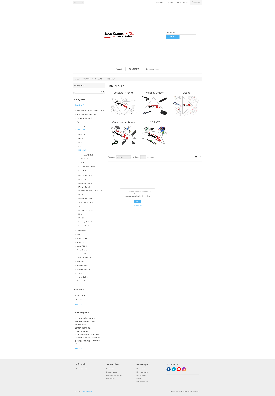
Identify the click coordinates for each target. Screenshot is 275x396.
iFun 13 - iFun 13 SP (85, 187)
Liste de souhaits (142, 382)
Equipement (81, 122)
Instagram (184, 369)
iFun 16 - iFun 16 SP (85, 175)
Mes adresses (141, 375)
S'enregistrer (159, 2)
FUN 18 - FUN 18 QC (85, 210)
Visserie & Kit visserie (84, 254)
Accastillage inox (82, 265)
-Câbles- (83, 163)
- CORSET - (84, 170)
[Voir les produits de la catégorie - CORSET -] (155, 135)
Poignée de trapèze (85, 183)
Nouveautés (110, 378)
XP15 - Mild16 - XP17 (85, 202)
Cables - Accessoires (84, 258)
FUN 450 (81, 195)
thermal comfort (82, 341)
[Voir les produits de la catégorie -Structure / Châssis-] (123, 106)
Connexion (170, 2)
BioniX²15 (81, 134)
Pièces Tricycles (82, 126)
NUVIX (80, 146)
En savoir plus (137, 205)
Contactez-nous (152, 69)
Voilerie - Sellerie (82, 277)
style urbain (95, 334)
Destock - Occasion (83, 281)
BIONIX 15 (82, 150)
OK (137, 201)
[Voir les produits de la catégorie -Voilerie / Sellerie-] (155, 106)
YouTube (179, 369)
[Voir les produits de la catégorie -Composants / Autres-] (123, 135)
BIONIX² (81, 142)
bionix (94, 321)
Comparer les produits (113, 375)
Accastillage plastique (84, 269)
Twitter (174, 369)
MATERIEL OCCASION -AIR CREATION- (91, 110)
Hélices (79, 234)
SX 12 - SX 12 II (83, 226)
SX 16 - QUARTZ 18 (85, 222)
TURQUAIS (79, 299)
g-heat (77, 331)
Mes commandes (142, 372)
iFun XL (81, 138)
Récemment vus (111, 372)
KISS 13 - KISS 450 (85, 198)
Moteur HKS (81, 242)
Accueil (119, 69)
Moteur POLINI (82, 246)
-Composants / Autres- (87, 166)
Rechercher (172, 37)
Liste (200, 157)
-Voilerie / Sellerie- (86, 159)
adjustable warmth (87, 318)
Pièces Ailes (81, 129)
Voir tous (78, 304)
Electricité (80, 273)
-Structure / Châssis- (87, 155)
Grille (196, 157)
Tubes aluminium (82, 250)
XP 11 (80, 214)
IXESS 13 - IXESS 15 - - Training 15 (90, 191)
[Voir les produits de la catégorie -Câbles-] (186, 106)
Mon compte (140, 369)
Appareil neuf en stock (84, 118)
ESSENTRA (80, 295)
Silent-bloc (80, 261)
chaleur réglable (80, 324)
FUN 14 (81, 218)
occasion (84, 331)
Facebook (169, 369)
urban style (96, 341)
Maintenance (81, 230)
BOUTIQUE (134, 69)
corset (96, 328)
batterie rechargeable (82, 321)
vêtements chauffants (82, 344)
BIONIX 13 (82, 179)
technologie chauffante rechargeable (87, 337)
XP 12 (80, 206)
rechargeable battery (82, 334)
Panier (138, 378)
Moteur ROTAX (82, 238)
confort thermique (83, 328)
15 (75, 318)
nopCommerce (87, 391)
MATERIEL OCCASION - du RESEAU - (90, 114)
